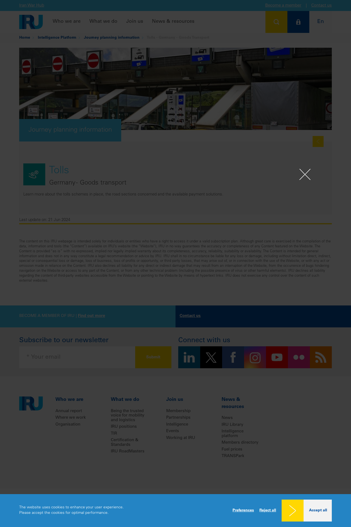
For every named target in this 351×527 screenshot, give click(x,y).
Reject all (267, 510)
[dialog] (175, 510)
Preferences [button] (243, 510)
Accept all (318, 510)
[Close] (305, 174)
